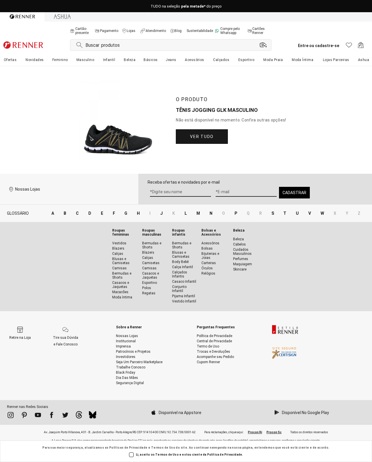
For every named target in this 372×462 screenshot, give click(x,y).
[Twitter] (65, 416)
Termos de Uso (163, 447)
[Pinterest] (24, 416)
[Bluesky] (92, 416)
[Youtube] (38, 416)
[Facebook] (51, 416)
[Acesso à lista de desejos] (349, 46)
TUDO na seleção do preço (186, 6)
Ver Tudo (201, 136)
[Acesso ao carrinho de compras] (360, 46)
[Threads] (79, 416)
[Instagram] (10, 416)
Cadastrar (294, 192)
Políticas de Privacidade (128, 447)
